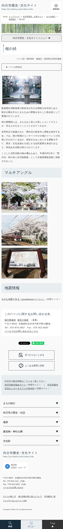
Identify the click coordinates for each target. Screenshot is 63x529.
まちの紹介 (51, 16)
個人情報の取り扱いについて (30, 496)
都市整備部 (10, 320)
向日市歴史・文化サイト (33, 16)
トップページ (14, 16)
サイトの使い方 (9, 496)
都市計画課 (23, 320)
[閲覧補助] (56, 7)
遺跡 (5, 422)
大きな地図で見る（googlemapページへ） (23, 299)
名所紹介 (12, 19)
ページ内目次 (15, 67)
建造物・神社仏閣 (13, 431)
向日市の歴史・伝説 (14, 412)
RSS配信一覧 (50, 496)
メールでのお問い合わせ (13, 488)
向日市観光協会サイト (15, 385)
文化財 (6, 441)
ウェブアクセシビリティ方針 (15, 501)
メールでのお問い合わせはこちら (21, 331)
